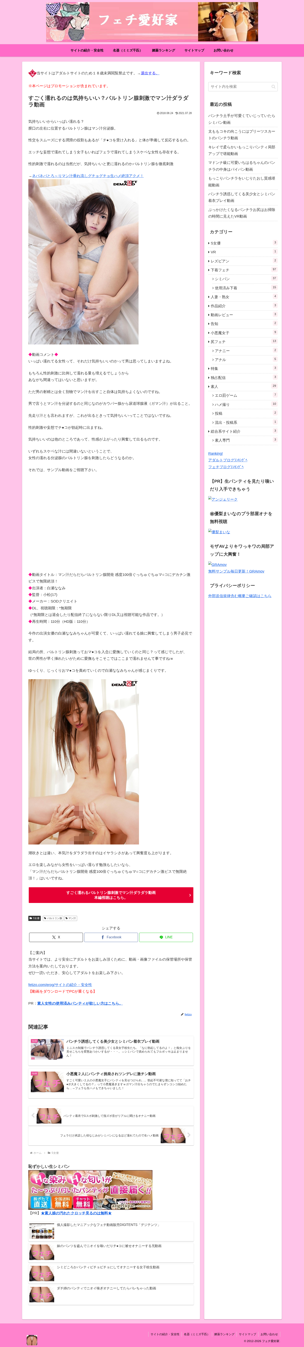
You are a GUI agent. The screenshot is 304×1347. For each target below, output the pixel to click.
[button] (273, 86)
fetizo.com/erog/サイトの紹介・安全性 (60, 985)
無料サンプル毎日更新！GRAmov (236, 571)
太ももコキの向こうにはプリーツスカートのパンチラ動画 (241, 134)
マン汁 (72, 918)
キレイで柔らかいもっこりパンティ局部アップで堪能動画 (241, 150)
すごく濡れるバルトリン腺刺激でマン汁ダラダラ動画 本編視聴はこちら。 (111, 895)
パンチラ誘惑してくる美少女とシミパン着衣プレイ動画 (241, 197)
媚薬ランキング (224, 1334)
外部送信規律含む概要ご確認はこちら (240, 596)
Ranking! (215, 453)
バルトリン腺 (54, 918)
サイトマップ (247, 1334)
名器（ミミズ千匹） (197, 1334)
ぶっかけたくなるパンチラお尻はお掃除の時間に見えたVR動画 (241, 213)
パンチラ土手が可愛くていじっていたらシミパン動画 (241, 119)
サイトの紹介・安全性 (165, 1334)
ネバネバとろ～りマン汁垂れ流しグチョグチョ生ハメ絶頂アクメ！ (88, 176)
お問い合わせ (269, 1334)
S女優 (36, 918)
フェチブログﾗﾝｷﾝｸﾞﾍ (226, 467)
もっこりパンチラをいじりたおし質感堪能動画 (241, 181)
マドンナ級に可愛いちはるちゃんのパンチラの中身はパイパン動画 (241, 166)
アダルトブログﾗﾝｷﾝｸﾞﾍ (227, 460)
